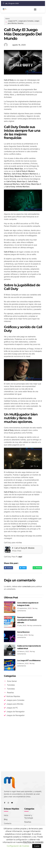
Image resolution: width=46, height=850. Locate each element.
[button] (35, 9)
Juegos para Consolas (25, 21)
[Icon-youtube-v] (12, 802)
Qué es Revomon (23, 632)
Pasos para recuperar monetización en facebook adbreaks (27, 619)
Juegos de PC (12, 21)
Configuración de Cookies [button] (18, 846)
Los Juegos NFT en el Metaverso (29, 660)
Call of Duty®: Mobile (24, 548)
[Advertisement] (23, 747)
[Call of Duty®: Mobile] (8, 551)
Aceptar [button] (37, 846)
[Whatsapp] (8, 802)
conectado (26, 586)
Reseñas (20, 23)
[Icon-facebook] (4, 802)
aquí (20, 557)
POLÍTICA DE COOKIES (33, 842)
